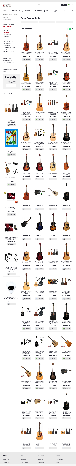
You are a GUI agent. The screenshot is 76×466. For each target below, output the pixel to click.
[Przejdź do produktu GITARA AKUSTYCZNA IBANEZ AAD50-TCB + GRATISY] (66, 282)
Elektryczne (6, 36)
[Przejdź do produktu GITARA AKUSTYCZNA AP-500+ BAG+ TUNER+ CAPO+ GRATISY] (39, 132)
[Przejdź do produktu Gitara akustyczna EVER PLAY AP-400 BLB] (39, 222)
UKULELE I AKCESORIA (7, 19)
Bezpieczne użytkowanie (60, 459)
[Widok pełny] (72, 28)
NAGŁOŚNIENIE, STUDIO (7, 67)
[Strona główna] (7, 5)
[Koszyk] (69, 4)
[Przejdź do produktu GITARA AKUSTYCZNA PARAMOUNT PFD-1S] (53, 341)
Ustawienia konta (41, 462)
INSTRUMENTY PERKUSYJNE (8, 53)
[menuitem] (6, 11)
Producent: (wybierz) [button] (42, 22)
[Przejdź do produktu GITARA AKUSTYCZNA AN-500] (26, 132)
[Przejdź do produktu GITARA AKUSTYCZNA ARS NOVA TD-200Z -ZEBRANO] (53, 162)
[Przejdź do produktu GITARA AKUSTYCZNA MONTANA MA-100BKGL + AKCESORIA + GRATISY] (26, 341)
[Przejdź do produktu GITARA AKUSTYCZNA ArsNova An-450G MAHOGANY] (66, 162)
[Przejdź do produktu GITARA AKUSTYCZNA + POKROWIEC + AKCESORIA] (53, 43)
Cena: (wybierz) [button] (59, 22)
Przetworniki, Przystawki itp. (9, 47)
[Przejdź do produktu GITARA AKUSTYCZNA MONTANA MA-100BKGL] (66, 311)
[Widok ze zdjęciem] (69, 28)
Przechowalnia (40, 460)
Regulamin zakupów (24, 462)
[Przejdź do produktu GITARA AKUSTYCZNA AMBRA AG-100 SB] (66, 72)
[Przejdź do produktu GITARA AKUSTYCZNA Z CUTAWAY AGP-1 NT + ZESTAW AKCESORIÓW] (53, 401)
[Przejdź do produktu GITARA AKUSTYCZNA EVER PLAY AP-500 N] (66, 252)
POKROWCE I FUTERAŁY (7, 64)
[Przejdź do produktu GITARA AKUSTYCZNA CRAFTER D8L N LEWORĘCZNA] (53, 192)
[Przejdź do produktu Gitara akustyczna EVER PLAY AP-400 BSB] (53, 222)
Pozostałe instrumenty (8, 41)
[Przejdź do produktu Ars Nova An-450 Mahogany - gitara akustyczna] (26, 43)
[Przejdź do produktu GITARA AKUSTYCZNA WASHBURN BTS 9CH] (53, 371)
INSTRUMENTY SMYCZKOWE (8, 56)
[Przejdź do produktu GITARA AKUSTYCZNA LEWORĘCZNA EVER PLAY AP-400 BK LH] (53, 311)
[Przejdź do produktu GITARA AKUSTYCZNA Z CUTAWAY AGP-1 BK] (66, 371)
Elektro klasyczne (7, 30)
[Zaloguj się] (72, 4)
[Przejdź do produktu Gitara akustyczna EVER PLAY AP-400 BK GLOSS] (66, 192)
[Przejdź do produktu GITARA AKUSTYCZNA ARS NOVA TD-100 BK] (66, 132)
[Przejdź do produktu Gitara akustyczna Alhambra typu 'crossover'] (26, 72)
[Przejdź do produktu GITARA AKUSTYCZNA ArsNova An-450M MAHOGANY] (26, 192)
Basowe (5, 38)
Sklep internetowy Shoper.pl (38, 465)
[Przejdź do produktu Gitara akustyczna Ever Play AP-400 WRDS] (39, 252)
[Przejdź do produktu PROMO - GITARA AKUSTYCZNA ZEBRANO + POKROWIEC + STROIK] (53, 431)
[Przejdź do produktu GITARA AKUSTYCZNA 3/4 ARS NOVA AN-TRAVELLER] (66, 43)
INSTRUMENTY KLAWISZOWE (8, 51)
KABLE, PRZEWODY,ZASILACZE (8, 62)
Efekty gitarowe (7, 45)
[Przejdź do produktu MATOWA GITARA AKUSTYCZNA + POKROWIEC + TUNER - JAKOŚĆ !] (26, 431)
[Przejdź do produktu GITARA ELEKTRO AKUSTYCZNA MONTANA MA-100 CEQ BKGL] (66, 401)
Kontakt (57, 460)
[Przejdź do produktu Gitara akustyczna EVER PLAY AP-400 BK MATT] (26, 222)
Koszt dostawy (5, 460)
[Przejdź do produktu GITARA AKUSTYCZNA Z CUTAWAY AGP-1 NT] (39, 401)
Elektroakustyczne (7, 34)
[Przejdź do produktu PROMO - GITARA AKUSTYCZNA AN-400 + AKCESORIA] (39, 431)
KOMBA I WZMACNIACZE (7, 60)
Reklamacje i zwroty (6, 462)
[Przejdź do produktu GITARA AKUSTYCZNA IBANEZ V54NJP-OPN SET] (39, 311)
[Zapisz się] (15, 85)
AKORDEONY (5, 17)
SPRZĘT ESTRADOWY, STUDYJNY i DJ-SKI (11, 69)
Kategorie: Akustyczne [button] (25, 22)
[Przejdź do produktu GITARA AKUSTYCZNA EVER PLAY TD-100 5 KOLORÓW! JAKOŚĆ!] (26, 282)
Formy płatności (6, 459)
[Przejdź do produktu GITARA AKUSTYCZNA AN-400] (39, 102)
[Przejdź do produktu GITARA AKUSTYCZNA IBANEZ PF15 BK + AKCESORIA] (26, 311)
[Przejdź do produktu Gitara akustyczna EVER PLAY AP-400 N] (66, 222)
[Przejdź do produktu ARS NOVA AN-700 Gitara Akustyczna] (39, 43)
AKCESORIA (5, 71)
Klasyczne (6, 29)
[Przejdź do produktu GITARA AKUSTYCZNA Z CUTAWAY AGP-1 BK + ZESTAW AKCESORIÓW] (26, 401)
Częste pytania (23, 459)
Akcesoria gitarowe (7, 43)
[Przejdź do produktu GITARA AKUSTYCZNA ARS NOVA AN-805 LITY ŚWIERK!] (53, 132)
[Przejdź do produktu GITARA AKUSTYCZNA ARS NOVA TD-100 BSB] (26, 162)
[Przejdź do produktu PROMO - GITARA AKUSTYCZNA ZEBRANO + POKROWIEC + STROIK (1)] (66, 431)
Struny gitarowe (7, 49)
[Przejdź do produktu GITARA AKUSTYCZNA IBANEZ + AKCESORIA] (39, 282)
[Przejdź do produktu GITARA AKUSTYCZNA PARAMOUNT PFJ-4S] (66, 341)
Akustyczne (6, 32)
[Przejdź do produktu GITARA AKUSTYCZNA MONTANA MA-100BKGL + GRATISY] (39, 341)
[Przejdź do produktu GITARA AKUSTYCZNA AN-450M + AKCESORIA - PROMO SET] (66, 102)
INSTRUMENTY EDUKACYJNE (8, 24)
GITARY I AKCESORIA (7, 26)
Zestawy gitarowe (7, 39)
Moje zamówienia (41, 459)
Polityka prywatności (24, 460)
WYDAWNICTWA (6, 22)
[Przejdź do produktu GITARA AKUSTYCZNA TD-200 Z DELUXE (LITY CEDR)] (39, 371)
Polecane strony (58, 462)
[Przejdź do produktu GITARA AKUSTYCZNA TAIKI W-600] (26, 371)
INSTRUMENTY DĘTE (7, 58)
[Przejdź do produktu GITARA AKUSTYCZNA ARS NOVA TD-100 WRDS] (39, 162)
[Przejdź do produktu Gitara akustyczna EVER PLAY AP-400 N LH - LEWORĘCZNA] (26, 252)
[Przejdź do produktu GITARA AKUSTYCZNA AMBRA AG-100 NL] (39, 72)
